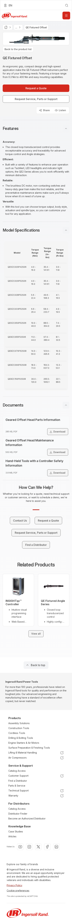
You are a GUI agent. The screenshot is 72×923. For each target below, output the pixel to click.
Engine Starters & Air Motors (23, 742)
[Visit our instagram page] (29, 847)
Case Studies (15, 831)
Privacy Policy (14, 885)
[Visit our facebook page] (47, 847)
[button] (36, 128)
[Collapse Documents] (66, 405)
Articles (12, 836)
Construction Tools (18, 728)
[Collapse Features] (66, 128)
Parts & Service (16, 785)
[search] (66, 5)
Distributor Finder (17, 813)
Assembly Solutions (19, 723)
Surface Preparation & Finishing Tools (29, 747)
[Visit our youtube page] (20, 847)
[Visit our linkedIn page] (56, 847)
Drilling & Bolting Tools (20, 737)
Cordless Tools (16, 733)
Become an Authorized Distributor (27, 818)
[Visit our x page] (38, 847)
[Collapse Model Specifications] (66, 230)
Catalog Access (17, 770)
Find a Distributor (17, 780)
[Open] (66, 15)
